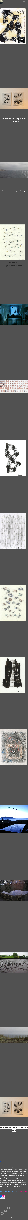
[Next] (1, 1162)
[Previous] (0, 1162)
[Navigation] (24, 2)
